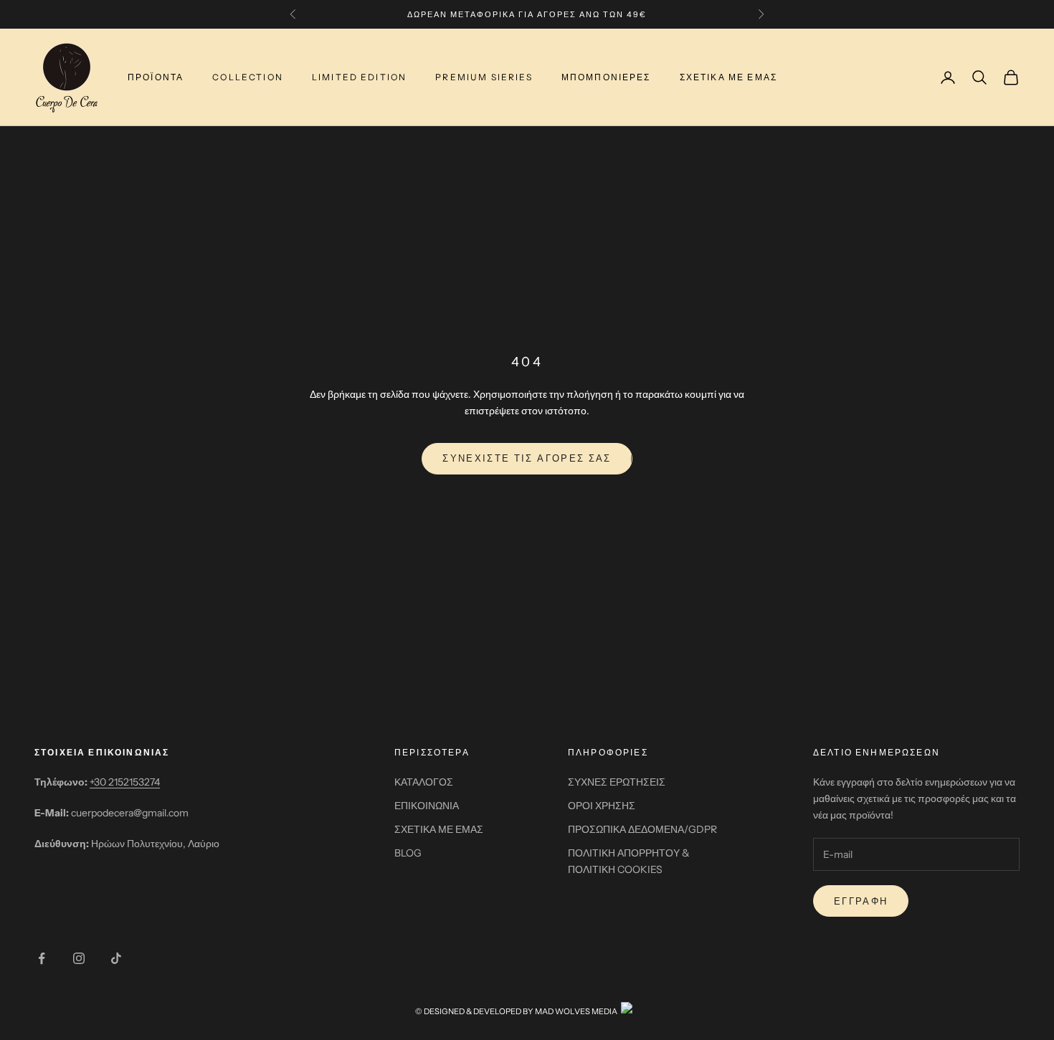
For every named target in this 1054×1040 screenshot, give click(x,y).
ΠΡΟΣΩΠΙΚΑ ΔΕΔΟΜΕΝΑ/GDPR (642, 829)
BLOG (408, 852)
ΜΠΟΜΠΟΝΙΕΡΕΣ (606, 77)
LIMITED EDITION (359, 77)
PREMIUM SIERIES (483, 77)
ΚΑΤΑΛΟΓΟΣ (423, 782)
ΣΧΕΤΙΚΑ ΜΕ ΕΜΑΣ (728, 77)
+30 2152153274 (125, 782)
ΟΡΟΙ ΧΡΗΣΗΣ (601, 805)
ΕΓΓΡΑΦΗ (861, 901)
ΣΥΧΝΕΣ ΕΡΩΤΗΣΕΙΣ (616, 782)
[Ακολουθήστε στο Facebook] (41, 958)
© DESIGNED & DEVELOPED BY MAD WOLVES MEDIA (516, 1011)
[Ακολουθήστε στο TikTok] (116, 958)
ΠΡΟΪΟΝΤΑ (156, 77)
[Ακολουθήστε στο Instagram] (79, 958)
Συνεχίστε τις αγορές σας (526, 458)
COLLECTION (247, 77)
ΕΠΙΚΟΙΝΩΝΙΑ (426, 805)
